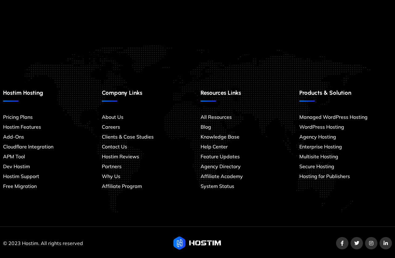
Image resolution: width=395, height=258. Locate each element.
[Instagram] (371, 243)
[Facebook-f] (342, 243)
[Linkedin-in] (386, 243)
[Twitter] (357, 243)
